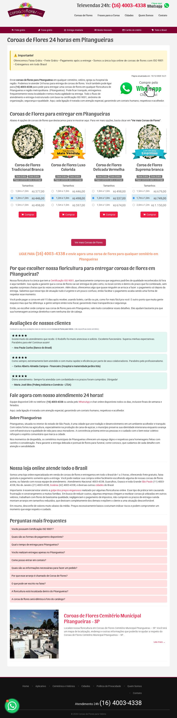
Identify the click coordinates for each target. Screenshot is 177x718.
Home (25, 686)
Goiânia (54, 485)
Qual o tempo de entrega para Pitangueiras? (35, 544)
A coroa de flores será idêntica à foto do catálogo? (38, 599)
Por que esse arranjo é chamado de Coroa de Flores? (40, 575)
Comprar (29, 214)
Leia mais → (159, 641)
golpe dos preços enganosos (66, 490)
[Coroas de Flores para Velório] (26, 10)
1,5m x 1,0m (22, 204)
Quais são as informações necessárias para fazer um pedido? (44, 568)
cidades (99, 485)
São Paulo (147, 481)
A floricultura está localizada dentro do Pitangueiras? (40, 591)
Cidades (129, 15)
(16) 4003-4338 (128, 5)
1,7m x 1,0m (143, 198)
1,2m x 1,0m (22, 198)
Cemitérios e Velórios (64, 686)
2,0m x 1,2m (143, 204)
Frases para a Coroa (109, 15)
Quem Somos (146, 15)
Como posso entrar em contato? (29, 560)
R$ (38, 191)
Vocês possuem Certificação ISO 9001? (33, 529)
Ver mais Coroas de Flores (89, 242)
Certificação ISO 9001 (62, 280)
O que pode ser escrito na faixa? (29, 583)
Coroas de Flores (83, 15)
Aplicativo (40, 686)
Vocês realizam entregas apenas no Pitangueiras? (38, 552)
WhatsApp (84, 401)
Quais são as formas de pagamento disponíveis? (37, 536)
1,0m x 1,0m (22, 191)
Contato (163, 15)
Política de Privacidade (109, 686)
